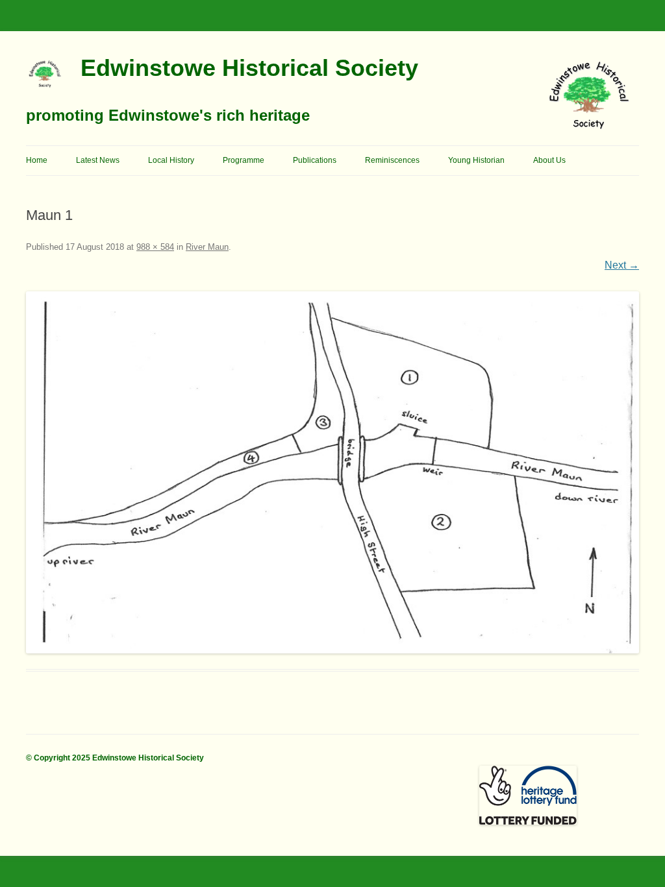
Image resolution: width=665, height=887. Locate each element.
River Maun (207, 247)
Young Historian (476, 160)
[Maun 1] (332, 472)
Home (36, 160)
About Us (549, 160)
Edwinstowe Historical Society (249, 68)
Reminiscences (392, 160)
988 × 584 (155, 247)
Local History (171, 160)
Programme (243, 160)
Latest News (97, 160)
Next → (622, 265)
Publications (314, 160)
